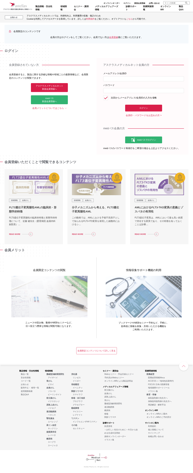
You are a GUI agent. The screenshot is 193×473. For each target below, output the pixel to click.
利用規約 (90, 19)
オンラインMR (165, 8)
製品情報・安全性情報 (43, 8)
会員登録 (113, 37)
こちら (129, 19)
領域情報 (63, 8)
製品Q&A (181, 8)
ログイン (127, 3)
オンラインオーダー (112, 3)
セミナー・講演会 (81, 8)
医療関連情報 (148, 8)
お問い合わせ (154, 3)
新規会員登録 (139, 3)
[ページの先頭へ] (183, 366)
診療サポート (131, 8)
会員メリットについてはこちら (48, 108)
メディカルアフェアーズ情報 (106, 8)
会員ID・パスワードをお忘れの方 (143, 115)
